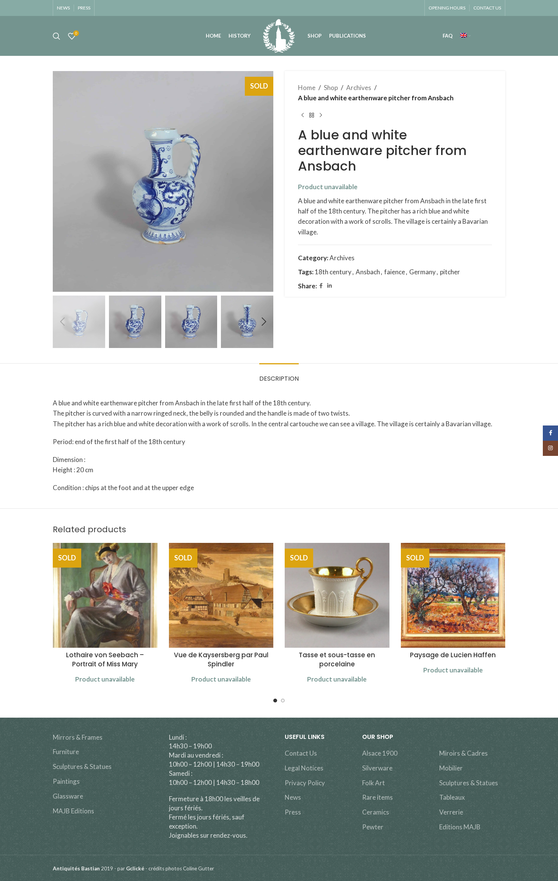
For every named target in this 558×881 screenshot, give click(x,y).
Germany (422, 272)
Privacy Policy (305, 783)
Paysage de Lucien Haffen (453, 655)
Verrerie (451, 812)
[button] (62, 321)
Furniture (66, 752)
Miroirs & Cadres (463, 753)
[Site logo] (279, 35)
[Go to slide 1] (275, 700)
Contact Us (301, 753)
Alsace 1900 (379, 753)
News (293, 797)
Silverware (377, 768)
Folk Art (373, 783)
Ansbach (368, 272)
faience (394, 272)
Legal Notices (304, 768)
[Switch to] (465, 36)
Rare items (377, 797)
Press (293, 812)
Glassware (68, 796)
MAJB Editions (73, 811)
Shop (331, 88)
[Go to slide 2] (283, 700)
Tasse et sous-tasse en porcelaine (337, 659)
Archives (358, 88)
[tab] (279, 374)
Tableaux (452, 797)
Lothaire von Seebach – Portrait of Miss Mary (105, 659)
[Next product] (320, 115)
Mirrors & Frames (77, 737)
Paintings (66, 781)
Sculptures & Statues (82, 766)
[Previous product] (302, 115)
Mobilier (451, 768)
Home (306, 88)
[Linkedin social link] (329, 286)
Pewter (372, 827)
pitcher (450, 272)
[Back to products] (311, 115)
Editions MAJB (460, 827)
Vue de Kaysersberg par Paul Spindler (221, 659)
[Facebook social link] (321, 286)
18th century (333, 272)
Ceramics (375, 812)
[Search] (56, 36)
